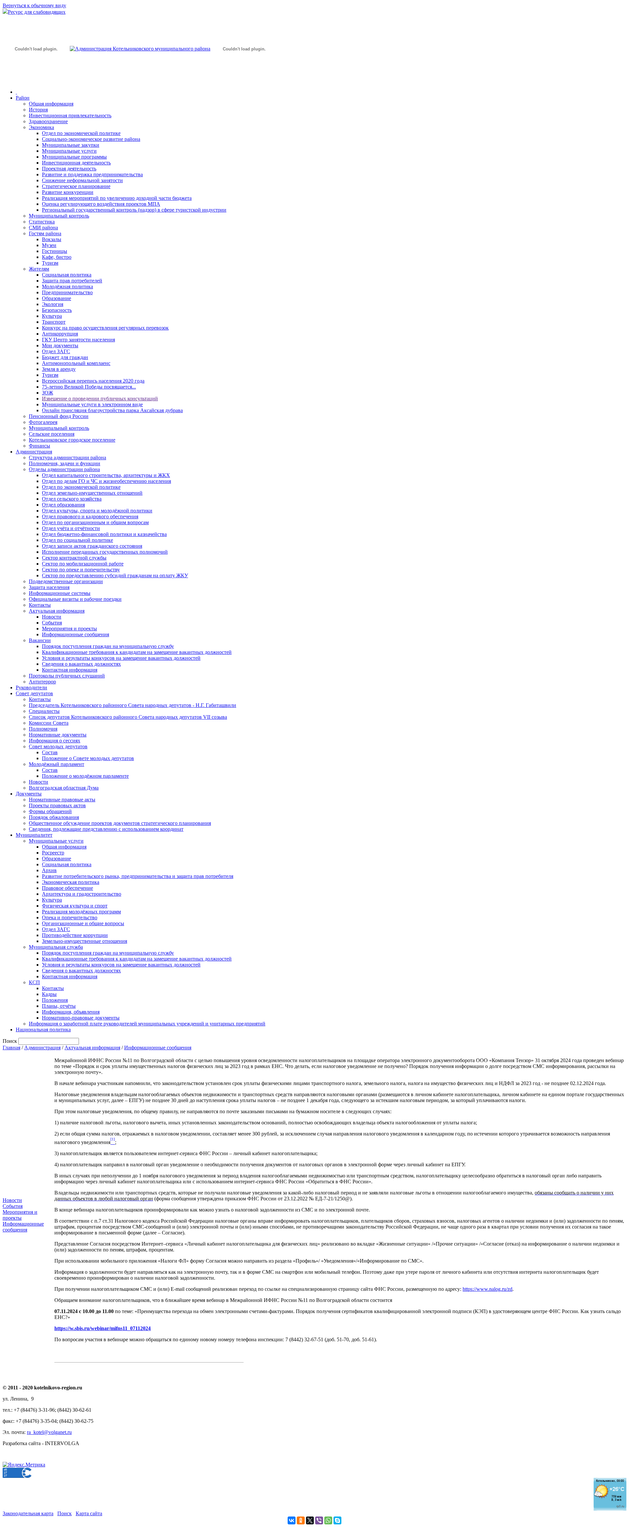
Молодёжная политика (67, 286)
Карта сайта (89, 1513)
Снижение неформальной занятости (82, 180)
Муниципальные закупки (70, 145)
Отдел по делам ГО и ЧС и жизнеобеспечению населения (106, 481)
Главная (11, 1047)
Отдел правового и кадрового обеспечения (90, 516)
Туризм (50, 263)
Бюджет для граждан (65, 357)
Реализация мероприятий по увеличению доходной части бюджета (117, 198)
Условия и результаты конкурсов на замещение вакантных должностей (121, 658)
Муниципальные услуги (69, 151)
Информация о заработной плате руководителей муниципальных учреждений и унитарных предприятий (147, 1023)
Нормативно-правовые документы (81, 1018)
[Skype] (337, 1520)
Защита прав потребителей (72, 280)
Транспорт (54, 322)
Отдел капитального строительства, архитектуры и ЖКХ (106, 475)
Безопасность (57, 310)
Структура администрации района (67, 457)
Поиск (64, 1513)
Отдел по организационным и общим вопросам (95, 522)
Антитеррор (42, 681)
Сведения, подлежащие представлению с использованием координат (106, 829)
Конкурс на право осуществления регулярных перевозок (105, 328)
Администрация (34, 451)
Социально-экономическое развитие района (91, 139)
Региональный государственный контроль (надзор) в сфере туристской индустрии (134, 210)
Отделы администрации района (64, 469)
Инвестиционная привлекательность (70, 115)
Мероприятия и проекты (69, 628)
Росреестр (53, 852)
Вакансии (40, 640)
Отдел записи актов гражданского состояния (92, 546)
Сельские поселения (51, 434)
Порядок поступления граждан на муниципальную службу (108, 646)
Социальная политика (66, 274)
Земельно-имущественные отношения (84, 941)
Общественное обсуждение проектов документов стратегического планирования (120, 823)
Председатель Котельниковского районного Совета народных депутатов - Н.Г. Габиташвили (132, 705)
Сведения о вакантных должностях (81, 664)
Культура (52, 316)
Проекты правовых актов (57, 805)
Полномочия (43, 729)
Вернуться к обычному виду (34, 5)
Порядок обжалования (54, 817)
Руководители (31, 687)
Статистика (42, 221)
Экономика (41, 127)
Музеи (49, 245)
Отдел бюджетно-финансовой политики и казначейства (104, 534)
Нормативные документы (57, 734)
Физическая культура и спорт (74, 905)
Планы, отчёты (59, 1006)
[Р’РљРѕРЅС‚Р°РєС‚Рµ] (291, 1520)
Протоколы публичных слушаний (67, 675)
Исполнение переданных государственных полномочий (105, 552)
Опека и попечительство (69, 917)
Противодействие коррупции (75, 935)
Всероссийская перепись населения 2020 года (93, 381)
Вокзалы (51, 239)
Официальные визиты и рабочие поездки (75, 599)
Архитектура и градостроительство (81, 894)
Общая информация (51, 103)
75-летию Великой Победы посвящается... (89, 387)
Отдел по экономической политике (81, 133)
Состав (50, 752)
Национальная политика (43, 1029)
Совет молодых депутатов (58, 746)
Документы (29, 793)
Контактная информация (69, 670)
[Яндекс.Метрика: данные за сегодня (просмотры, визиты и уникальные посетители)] (24, 1465)
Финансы (39, 446)
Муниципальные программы (74, 157)
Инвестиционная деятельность (76, 162)
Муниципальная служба (56, 947)
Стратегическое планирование (76, 186)
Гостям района (45, 233)
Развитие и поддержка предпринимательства (92, 174)
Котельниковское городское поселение (72, 440)
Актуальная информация (57, 611)
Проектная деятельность (69, 168)
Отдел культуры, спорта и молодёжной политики (97, 510)
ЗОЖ (47, 392)
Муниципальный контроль (59, 216)
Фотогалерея (43, 422)
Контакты (40, 605)
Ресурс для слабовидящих (37, 12)
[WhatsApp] (328, 1520)
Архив (49, 870)
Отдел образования (63, 504)
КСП (34, 982)
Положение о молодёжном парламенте (85, 776)
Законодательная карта (28, 1513)
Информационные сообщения (75, 634)
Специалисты (44, 711)
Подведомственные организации (66, 581)
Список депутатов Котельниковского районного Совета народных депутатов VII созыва (128, 717)
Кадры (49, 994)
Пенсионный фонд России (58, 416)
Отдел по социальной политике (77, 540)
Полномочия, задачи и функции (64, 463)
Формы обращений (50, 811)
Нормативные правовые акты (62, 799)
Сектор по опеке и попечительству (81, 569)
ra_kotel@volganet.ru (49, 1432)
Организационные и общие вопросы (83, 923)
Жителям (39, 269)
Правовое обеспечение (67, 888)
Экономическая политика (70, 882)
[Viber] (319, 1520)
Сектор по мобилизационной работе (83, 563)
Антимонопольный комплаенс (76, 363)
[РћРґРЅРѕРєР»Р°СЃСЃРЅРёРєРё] (301, 1520)
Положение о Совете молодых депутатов (88, 758)
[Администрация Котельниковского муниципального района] (36, 80)
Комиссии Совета (48, 723)
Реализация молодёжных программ (81, 911)
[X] (310, 1520)
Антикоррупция (60, 333)
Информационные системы (59, 593)
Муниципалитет (34, 835)
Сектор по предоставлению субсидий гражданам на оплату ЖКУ (115, 575)
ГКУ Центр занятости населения (78, 339)
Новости (51, 617)
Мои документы (60, 345)
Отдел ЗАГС (56, 351)
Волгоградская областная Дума (64, 788)
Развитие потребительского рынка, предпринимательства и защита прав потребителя (137, 876)
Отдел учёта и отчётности (71, 528)
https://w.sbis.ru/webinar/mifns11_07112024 (102, 1328)
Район (22, 98)
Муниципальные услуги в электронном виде (92, 404)
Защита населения (49, 587)
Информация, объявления (71, 1012)
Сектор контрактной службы (74, 558)
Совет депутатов (34, 693)
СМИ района (43, 227)
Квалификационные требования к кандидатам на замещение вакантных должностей (137, 652)
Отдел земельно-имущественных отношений (92, 493)
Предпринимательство (67, 292)
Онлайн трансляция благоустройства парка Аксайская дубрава (112, 410)
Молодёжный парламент (56, 764)
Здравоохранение (48, 121)
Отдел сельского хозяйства (72, 499)
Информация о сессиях (54, 740)
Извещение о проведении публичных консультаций (100, 398)
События (52, 622)
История (38, 109)
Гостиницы (54, 251)
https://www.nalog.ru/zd (487, 1289)
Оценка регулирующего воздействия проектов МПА (101, 204)
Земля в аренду (59, 369)
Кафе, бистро (56, 257)
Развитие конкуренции (67, 192)
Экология (52, 304)
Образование (56, 298)
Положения (55, 1000)
